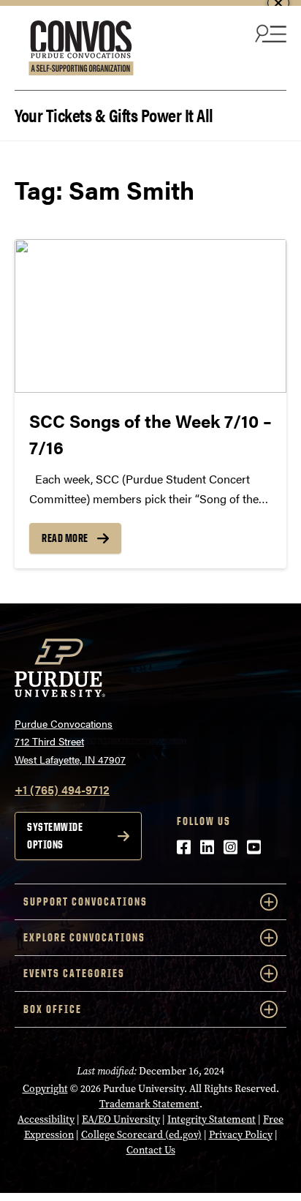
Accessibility (46, 1119)
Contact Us (150, 1150)
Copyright (45, 1089)
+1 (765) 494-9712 (62, 789)
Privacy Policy (241, 1135)
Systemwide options (55, 835)
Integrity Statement (211, 1119)
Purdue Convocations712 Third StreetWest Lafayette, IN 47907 (70, 741)
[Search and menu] (268, 32)
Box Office (52, 1009)
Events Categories (74, 973)
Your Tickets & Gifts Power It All (114, 114)
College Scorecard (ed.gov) (141, 1135)
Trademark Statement (149, 1104)
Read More (65, 538)
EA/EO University (121, 1119)
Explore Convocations (84, 937)
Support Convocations (85, 901)
